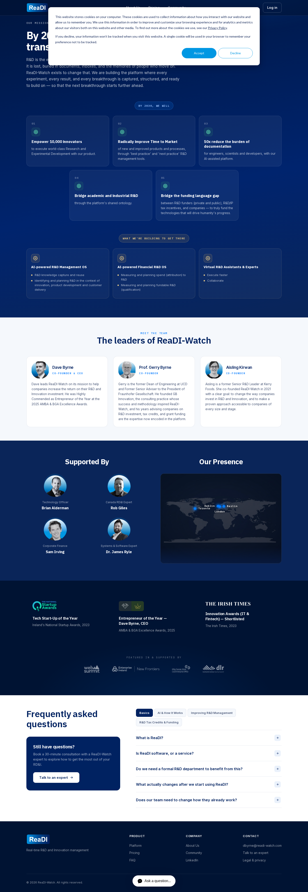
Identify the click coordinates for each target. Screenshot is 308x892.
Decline (235, 53)
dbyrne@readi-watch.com (262, 845)
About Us (192, 845)
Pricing (134, 853)
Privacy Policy (217, 28)
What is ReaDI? (208, 737)
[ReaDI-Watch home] (37, 8)
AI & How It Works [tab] (170, 713)
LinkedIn (192, 860)
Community (194, 853)
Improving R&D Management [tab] (211, 713)
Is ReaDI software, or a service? (208, 753)
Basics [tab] (144, 713)
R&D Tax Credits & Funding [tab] (159, 722)
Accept (199, 53)
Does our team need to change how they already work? (208, 799)
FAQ (132, 860)
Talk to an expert (53, 777)
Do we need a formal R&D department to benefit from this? (208, 768)
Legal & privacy (254, 860)
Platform (135, 845)
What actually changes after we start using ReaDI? (208, 784)
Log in (272, 7)
